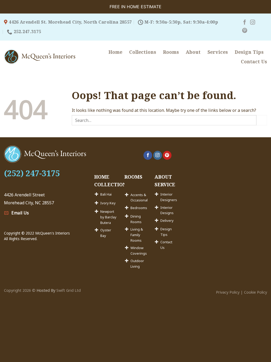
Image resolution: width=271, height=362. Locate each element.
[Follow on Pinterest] (244, 31)
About (193, 52)
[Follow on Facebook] (244, 22)
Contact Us (254, 61)
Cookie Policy (255, 292)
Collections (142, 52)
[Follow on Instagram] (252, 22)
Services (217, 52)
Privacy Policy (228, 292)
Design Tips (249, 52)
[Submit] (261, 120)
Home (115, 52)
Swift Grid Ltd (68, 290)
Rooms (171, 52)
